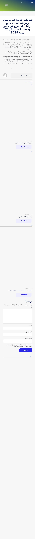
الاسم (30, 325)
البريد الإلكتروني (28, 332)
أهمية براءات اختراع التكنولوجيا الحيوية (23, 143)
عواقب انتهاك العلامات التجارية (25, 217)
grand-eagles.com (24, 39)
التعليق (30, 307)
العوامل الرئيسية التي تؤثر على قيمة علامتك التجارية (20, 290)
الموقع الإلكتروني (28, 338)
